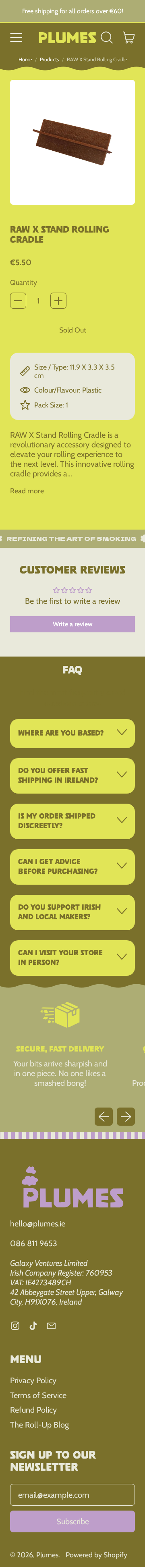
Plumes (47, 1554)
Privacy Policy (33, 1380)
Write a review (73, 624)
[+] (58, 301)
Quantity (23, 282)
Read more (27, 490)
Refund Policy (33, 1410)
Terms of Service (38, 1395)
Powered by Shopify (96, 1554)
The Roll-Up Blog (39, 1425)
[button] (107, 37)
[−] (18, 301)
